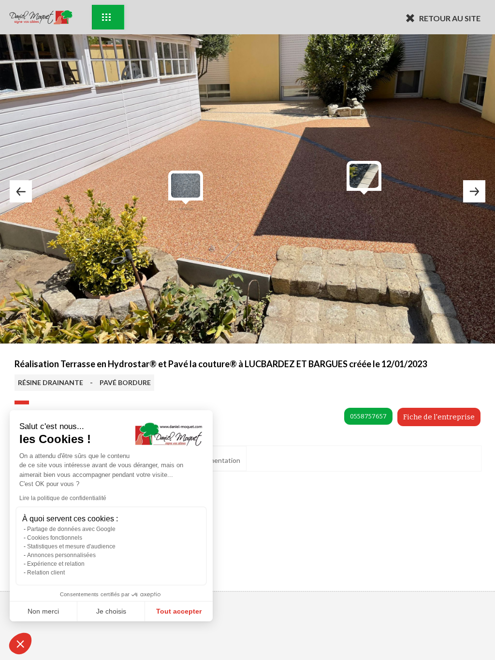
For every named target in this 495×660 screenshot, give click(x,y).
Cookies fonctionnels (54, 537)
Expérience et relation (56, 563)
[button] (20, 643)
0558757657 (368, 416)
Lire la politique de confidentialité (62, 498)
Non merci (43, 611)
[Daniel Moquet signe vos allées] (41, 17)
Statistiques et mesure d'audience (71, 546)
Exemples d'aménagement (108, 17)
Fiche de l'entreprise (439, 417)
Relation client (46, 572)
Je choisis (111, 611)
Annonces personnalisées (61, 555)
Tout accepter (179, 611)
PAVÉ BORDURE (125, 382)
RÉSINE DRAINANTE (50, 382)
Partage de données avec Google (71, 529)
